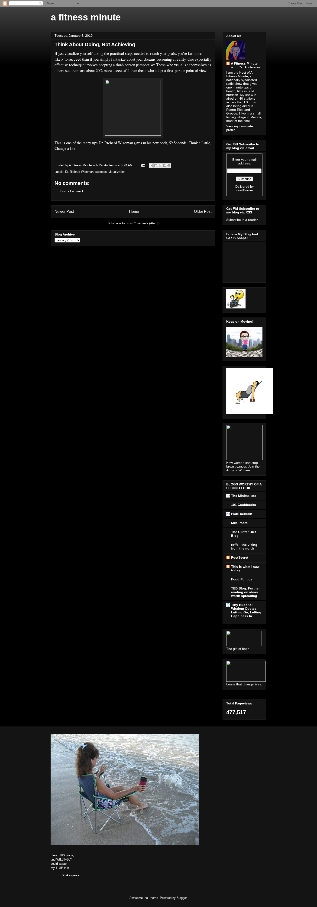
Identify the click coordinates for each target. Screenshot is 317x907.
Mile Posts (239, 523)
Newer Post (64, 211)
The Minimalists (243, 496)
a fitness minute (86, 17)
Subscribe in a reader (242, 220)
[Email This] (151, 165)
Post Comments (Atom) (142, 223)
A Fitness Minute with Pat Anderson (245, 65)
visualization (117, 172)
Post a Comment (71, 191)
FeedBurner (244, 190)
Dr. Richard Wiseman (79, 172)
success (101, 172)
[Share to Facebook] (164, 165)
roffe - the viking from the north (244, 546)
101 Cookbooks (243, 505)
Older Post (202, 211)
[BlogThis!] (155, 165)
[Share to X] (160, 165)
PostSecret (239, 557)
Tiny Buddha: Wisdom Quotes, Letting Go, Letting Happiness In (246, 610)
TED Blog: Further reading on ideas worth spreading (245, 592)
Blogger (182, 898)
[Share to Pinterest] (169, 165)
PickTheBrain (241, 514)
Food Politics (241, 579)
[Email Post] (142, 165)
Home (134, 211)
